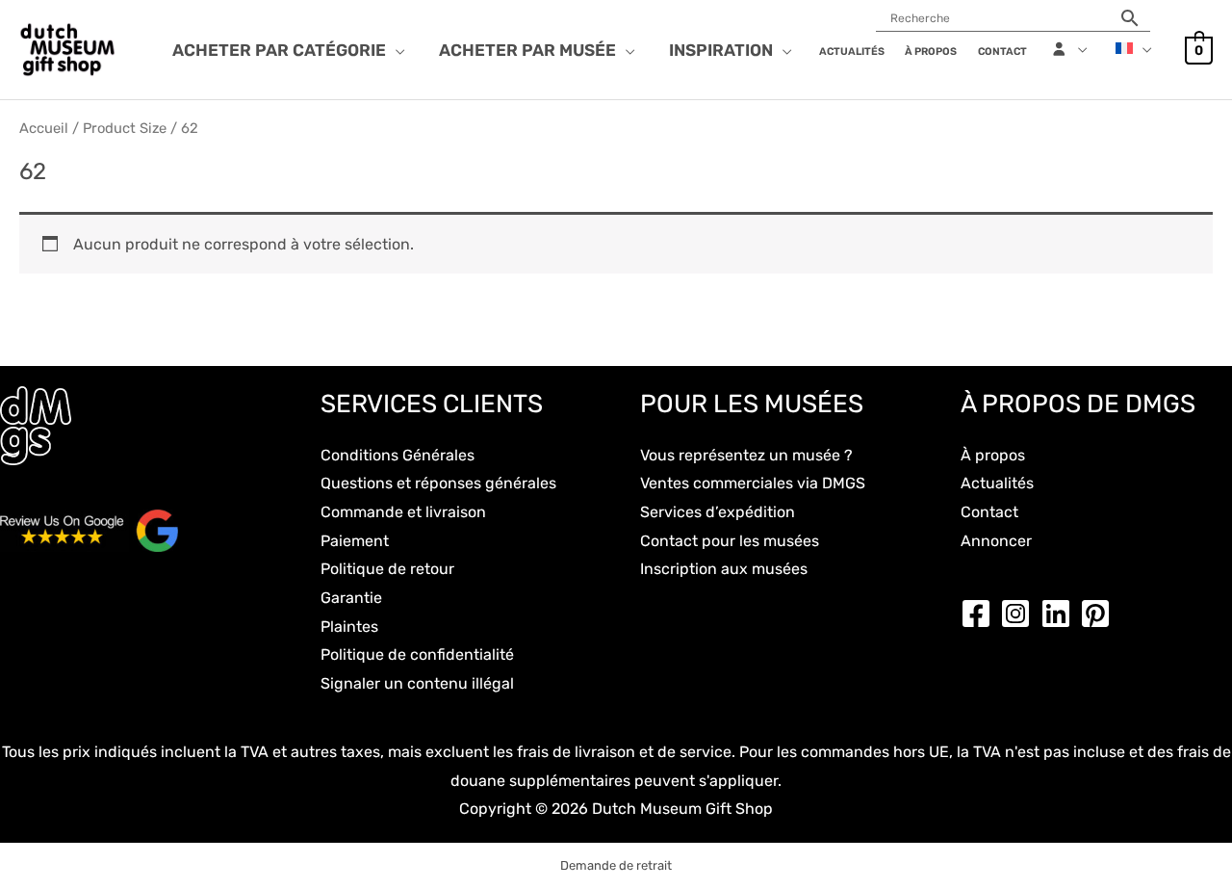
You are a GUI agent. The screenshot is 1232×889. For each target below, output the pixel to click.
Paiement (355, 541)
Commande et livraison (403, 512)
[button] (395, 50)
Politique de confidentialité (417, 654)
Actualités (997, 483)
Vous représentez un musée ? (746, 455)
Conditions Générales (398, 455)
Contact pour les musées (729, 541)
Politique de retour (387, 569)
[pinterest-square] (1100, 613)
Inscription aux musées (724, 569)
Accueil (43, 128)
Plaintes (349, 626)
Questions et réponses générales (438, 483)
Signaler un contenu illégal (417, 683)
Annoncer (996, 541)
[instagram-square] (1020, 613)
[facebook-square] (981, 613)
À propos (993, 455)
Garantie (351, 597)
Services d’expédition (717, 512)
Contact (989, 512)
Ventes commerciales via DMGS (752, 483)
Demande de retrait (616, 865)
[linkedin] (1060, 613)
